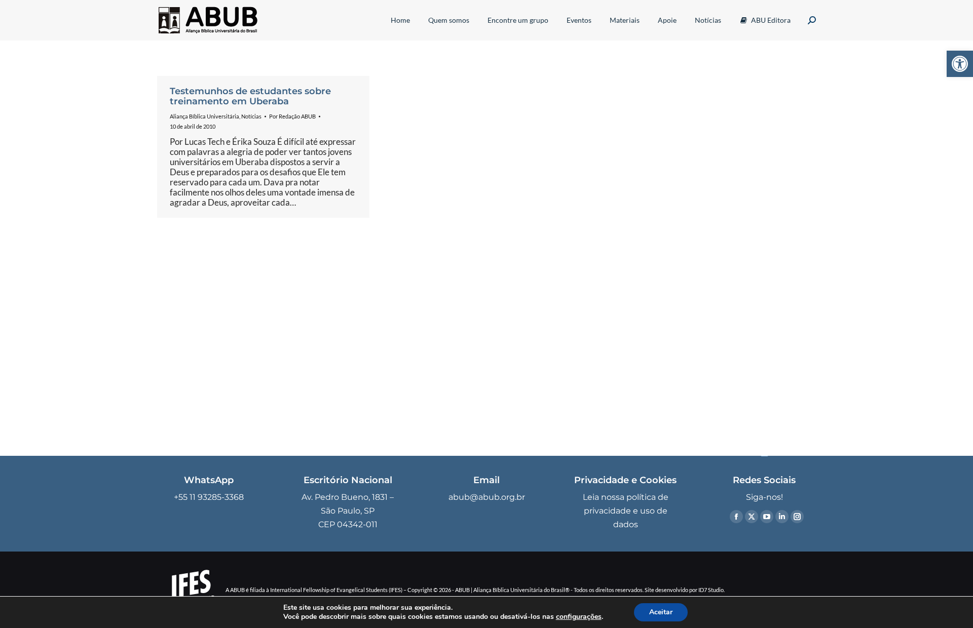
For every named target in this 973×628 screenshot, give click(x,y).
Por (292, 116)
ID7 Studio (711, 589)
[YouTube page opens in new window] (766, 516)
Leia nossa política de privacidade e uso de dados (625, 510)
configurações (579, 616)
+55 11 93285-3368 (209, 497)
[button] (960, 64)
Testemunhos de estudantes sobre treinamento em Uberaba (250, 96)
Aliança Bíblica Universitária (204, 116)
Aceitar (660, 612)
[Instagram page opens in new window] (797, 516)
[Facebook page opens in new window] (736, 516)
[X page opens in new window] (751, 516)
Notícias (251, 116)
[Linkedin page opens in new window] (782, 516)
